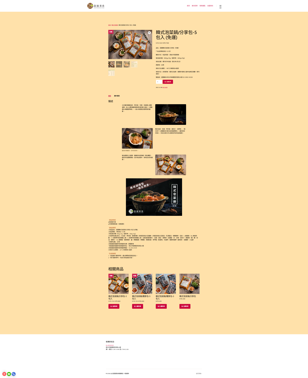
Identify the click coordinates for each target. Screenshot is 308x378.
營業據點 (202, 6)
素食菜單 (195, 6)
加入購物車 (168, 82)
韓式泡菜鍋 (115, 25)
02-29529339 (110, 345)
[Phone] (14, 374)
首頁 (188, 6)
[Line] (9, 374)
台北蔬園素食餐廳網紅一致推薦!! (120, 373)
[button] (149, 32)
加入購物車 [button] (113, 306)
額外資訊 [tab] (117, 96)
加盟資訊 (210, 6)
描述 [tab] (109, 96)
